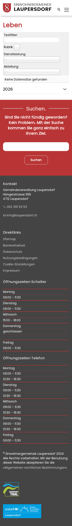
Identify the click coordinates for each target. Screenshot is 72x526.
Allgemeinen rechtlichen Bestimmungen (34, 468)
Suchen (59, 10)
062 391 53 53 (17, 207)
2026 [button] (8, 89)
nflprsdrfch (22, 215)
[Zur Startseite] (27, 7)
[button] (66, 10)
